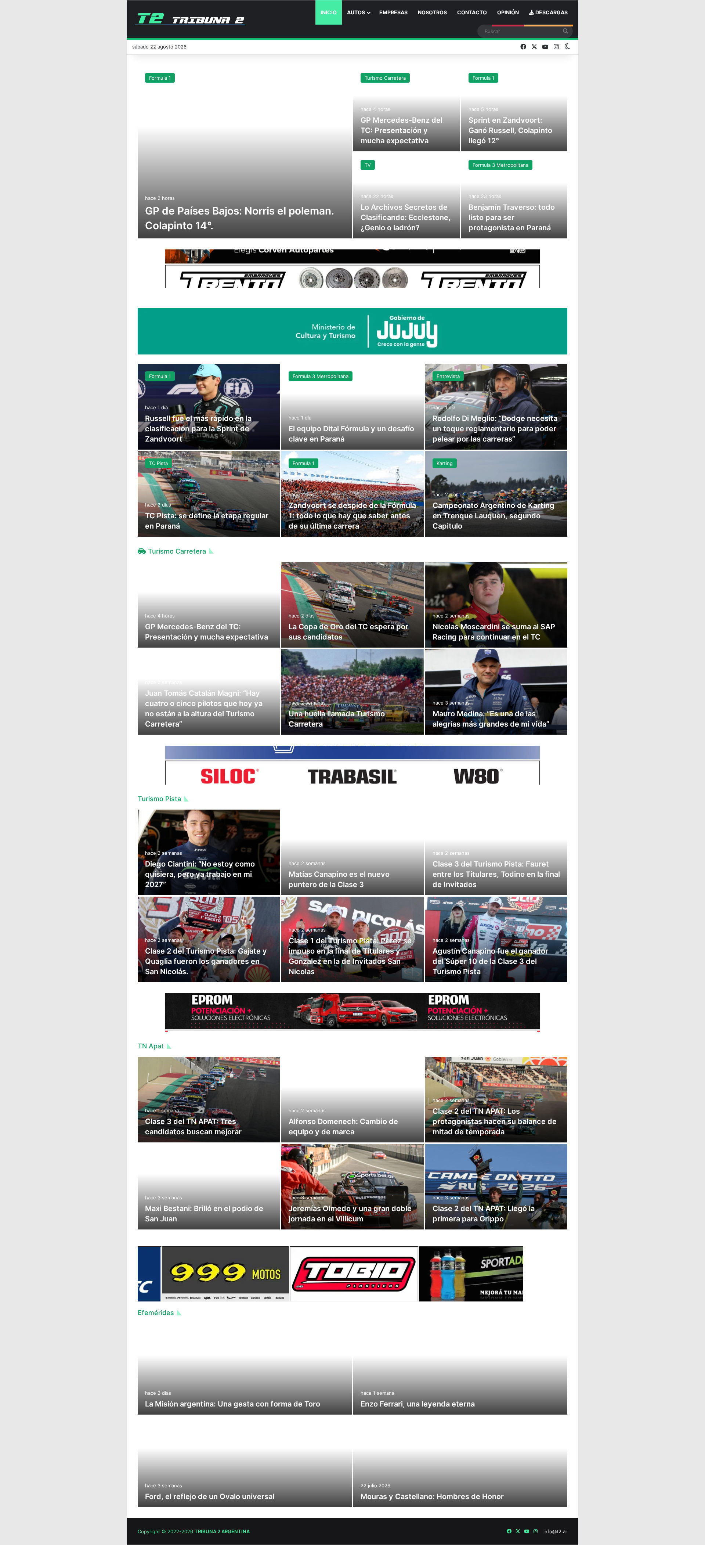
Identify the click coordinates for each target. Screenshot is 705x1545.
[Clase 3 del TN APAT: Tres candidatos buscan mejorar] (209, 1099)
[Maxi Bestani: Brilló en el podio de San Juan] (209, 1186)
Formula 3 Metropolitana (500, 165)
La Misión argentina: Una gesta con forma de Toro (232, 1404)
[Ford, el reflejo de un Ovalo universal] (245, 1461)
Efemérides (156, 1313)
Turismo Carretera (385, 78)
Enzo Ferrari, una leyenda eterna (418, 1404)
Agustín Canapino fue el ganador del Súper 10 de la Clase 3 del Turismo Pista (490, 961)
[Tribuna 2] (189, 19)
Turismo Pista (159, 799)
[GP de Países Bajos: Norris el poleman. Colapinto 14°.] (245, 152)
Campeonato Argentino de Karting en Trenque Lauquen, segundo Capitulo (493, 515)
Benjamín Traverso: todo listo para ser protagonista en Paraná (512, 217)
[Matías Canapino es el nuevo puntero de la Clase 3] (352, 852)
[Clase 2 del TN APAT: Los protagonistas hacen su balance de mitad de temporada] (496, 1099)
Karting (445, 463)
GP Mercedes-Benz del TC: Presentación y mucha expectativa (401, 130)
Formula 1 (160, 78)
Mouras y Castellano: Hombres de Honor (432, 1496)
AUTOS (356, 12)
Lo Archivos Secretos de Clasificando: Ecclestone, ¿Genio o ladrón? (406, 217)
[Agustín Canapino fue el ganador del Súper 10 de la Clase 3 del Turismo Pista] (496, 939)
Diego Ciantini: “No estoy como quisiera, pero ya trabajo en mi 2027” (200, 874)
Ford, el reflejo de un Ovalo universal (209, 1496)
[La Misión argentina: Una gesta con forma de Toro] (245, 1369)
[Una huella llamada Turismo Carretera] (352, 692)
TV (368, 165)
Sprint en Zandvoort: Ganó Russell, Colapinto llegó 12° (510, 130)
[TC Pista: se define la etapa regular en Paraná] (209, 494)
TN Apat (151, 1046)
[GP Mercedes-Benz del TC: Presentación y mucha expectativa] (406, 108)
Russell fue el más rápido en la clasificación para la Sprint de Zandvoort (198, 428)
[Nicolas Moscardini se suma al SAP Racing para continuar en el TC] (496, 605)
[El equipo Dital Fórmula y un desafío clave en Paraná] (352, 407)
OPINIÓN (508, 12)
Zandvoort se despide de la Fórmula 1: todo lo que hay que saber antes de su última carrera (352, 515)
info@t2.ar (555, 1531)
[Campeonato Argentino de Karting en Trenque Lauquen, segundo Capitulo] (496, 494)
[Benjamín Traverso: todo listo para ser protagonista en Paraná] (514, 195)
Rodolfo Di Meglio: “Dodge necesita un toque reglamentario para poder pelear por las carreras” (495, 428)
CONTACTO (472, 12)
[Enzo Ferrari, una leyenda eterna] (460, 1369)
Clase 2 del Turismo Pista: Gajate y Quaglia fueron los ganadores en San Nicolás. (206, 961)
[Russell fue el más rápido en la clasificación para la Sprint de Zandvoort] (209, 407)
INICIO (329, 12)
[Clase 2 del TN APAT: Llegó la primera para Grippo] (496, 1186)
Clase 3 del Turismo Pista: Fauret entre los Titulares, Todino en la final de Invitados (496, 874)
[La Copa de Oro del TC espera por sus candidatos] (352, 605)
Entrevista (448, 376)
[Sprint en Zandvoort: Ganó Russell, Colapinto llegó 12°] (514, 108)
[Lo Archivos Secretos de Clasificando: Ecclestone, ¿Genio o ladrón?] (406, 195)
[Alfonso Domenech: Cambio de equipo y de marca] (352, 1099)
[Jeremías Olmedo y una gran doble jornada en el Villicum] (352, 1186)
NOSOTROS (432, 12)
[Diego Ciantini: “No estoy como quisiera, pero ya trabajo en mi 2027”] (209, 852)
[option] (352, 152)
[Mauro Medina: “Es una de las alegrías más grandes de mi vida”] (496, 692)
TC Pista (158, 463)
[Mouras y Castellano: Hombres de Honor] (460, 1461)
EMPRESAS (393, 12)
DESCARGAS (551, 12)
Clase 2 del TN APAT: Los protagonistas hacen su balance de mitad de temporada (495, 1121)
